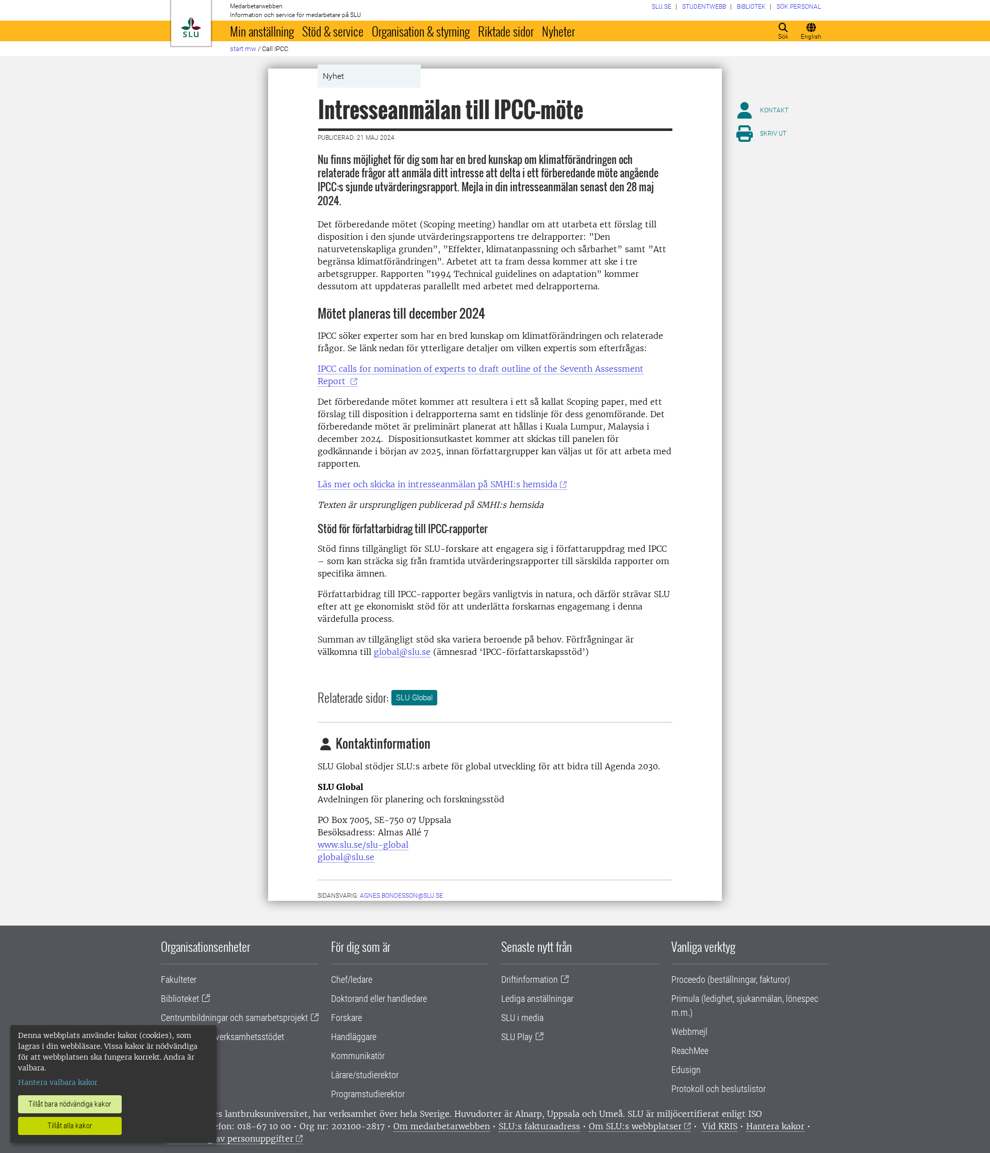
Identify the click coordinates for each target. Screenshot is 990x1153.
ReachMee (689, 1050)
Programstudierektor (368, 1094)
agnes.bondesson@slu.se (401, 895)
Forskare (346, 1017)
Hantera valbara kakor (57, 1082)
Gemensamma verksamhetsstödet (222, 1036)
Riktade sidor (506, 31)
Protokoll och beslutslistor (718, 1088)
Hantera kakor (775, 1126)
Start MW (243, 49)
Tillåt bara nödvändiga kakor (69, 1104)
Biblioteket (180, 998)
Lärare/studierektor (365, 1074)
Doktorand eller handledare (379, 998)
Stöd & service (333, 31)
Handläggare (353, 1036)
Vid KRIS (719, 1126)
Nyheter (558, 31)
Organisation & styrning (421, 31)
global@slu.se (402, 652)
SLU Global (414, 697)
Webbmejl (689, 1031)
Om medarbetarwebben (441, 1126)
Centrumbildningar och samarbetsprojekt (234, 1017)
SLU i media (522, 1017)
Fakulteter (178, 979)
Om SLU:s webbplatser (635, 1126)
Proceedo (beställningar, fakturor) (730, 979)
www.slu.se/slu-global (363, 844)
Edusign (686, 1069)
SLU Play (517, 1036)
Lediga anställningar (537, 998)
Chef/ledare (351, 979)
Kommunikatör (358, 1055)
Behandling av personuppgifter (230, 1138)
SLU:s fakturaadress (539, 1126)
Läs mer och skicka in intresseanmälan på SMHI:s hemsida (437, 484)
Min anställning (262, 31)
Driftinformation (529, 979)
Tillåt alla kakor (69, 1125)
